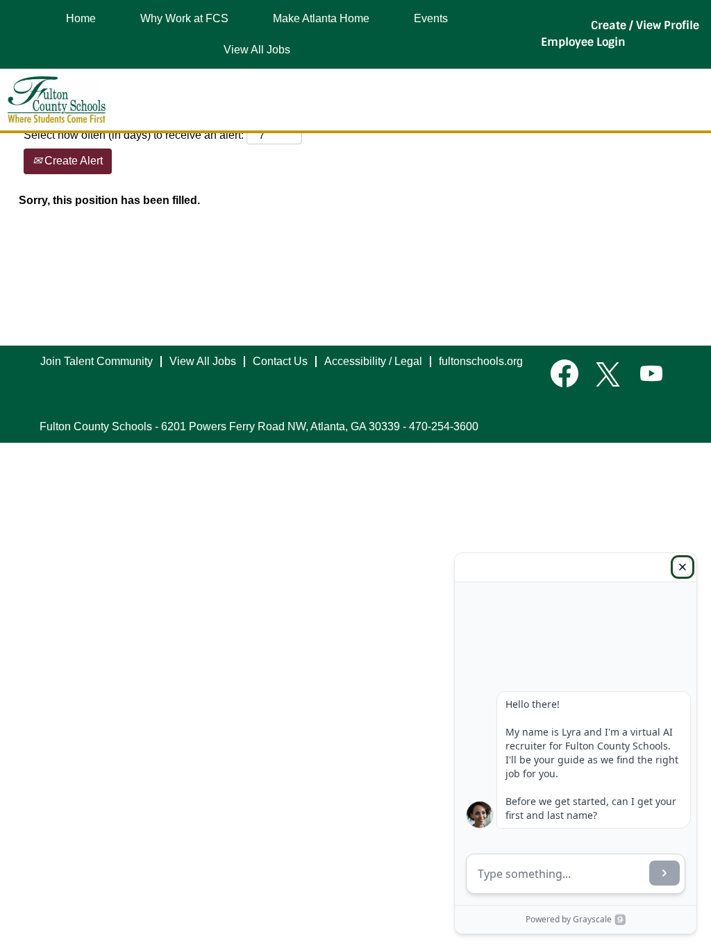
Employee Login (583, 42)
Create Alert (72, 161)
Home (81, 18)
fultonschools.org (481, 361)
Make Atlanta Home (321, 18)
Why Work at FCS (184, 18)
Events (431, 18)
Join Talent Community (96, 361)
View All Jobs (257, 50)
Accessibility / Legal (373, 361)
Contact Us (280, 361)
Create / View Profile (645, 25)
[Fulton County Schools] (56, 100)
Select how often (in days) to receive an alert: (134, 135)
